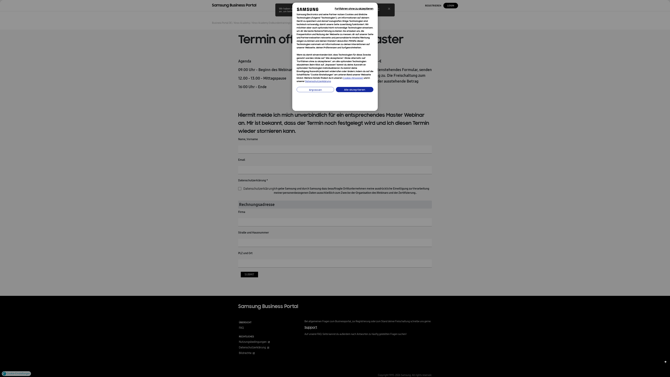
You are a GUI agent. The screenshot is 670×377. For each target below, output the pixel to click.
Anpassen (315, 90)
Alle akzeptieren (354, 90)
